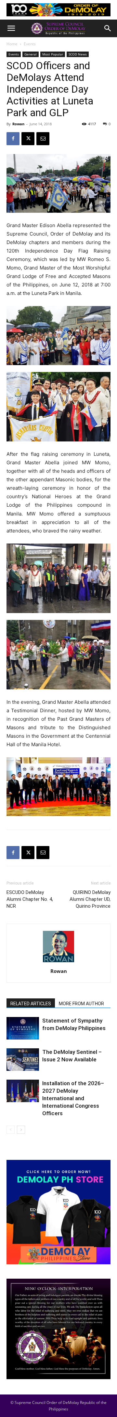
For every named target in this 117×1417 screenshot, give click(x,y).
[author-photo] (58, 962)
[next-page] (21, 1130)
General (30, 54)
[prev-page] (10, 1130)
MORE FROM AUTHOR (81, 1003)
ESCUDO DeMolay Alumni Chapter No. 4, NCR (29, 899)
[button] (11, 28)
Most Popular (52, 54)
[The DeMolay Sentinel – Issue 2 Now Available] (22, 1059)
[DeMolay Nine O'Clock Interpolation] (58, 1329)
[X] (27, 138)
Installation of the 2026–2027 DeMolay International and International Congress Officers (73, 1098)
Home (12, 44)
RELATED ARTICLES (30, 1003)
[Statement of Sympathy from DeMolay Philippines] (22, 1028)
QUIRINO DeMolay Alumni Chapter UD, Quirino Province (90, 899)
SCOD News (78, 54)
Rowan (18, 123)
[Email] (42, 138)
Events (30, 44)
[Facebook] (13, 138)
